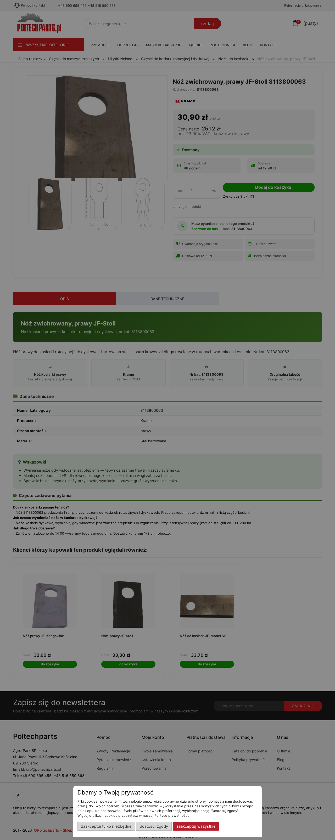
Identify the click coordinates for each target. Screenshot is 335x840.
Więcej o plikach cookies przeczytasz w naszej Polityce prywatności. (133, 815)
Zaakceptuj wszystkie (196, 826)
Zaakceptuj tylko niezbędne (106, 826)
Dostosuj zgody (154, 826)
